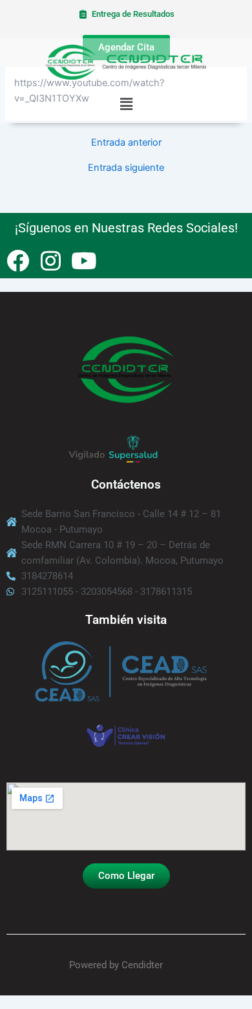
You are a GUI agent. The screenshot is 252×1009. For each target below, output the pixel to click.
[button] (126, 104)
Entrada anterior (126, 143)
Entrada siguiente (126, 168)
